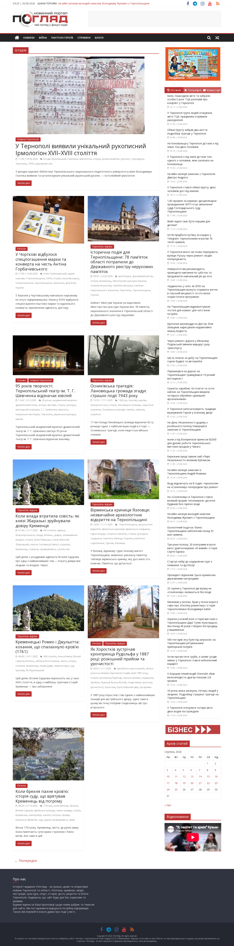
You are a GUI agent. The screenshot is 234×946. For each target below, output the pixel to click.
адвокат (61, 530)
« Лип (168, 805)
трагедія (20, 670)
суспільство (63, 549)
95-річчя (46, 400)
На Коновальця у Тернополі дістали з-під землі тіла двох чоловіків (192, 145)
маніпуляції (35, 815)
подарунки (147, 677)
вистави (52, 405)
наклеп (47, 815)
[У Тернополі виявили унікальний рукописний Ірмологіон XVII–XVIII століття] (85, 59)
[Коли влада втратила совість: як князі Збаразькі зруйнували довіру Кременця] (48, 462)
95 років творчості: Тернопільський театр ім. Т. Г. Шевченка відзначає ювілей (45, 390)
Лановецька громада (129, 405)
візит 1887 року (139, 673)
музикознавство (110, 158)
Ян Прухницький (35, 670)
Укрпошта (58, 283)
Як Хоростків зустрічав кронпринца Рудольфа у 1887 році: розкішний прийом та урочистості (119, 656)
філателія (71, 283)
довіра (57, 535)
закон (64, 661)
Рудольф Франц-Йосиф (113, 682)
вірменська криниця (113, 529)
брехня (74, 805)
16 (216, 776)
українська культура (65, 414)
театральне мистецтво (28, 414)
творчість (63, 409)
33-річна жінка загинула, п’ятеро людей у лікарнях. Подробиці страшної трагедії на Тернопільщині (192, 694)
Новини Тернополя (28, 139)
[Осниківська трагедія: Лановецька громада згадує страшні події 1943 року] (123, 338)
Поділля (128, 538)
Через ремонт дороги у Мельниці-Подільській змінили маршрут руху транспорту (188, 344)
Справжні (84, 37)
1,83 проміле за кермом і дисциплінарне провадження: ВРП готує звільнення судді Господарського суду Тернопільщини (192, 206)
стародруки (137, 158)
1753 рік (47, 805)
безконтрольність (25, 535)
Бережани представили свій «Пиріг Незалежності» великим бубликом (188, 458)
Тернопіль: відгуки (102, 246)
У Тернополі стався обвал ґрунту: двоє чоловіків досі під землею (191, 189)
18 (176, 783)
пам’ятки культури (123, 285)
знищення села (98, 405)
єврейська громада (44, 810)
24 (168, 789)
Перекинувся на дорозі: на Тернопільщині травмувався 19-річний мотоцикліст (191, 374)
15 (208, 776)
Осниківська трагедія (113, 409)
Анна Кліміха (65, 656)
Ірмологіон (86, 158)
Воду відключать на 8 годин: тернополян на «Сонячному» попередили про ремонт (192, 485)
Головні (21, 380)
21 (200, 783)
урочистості (96, 687)
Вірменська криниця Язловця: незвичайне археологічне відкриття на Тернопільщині (120, 514)
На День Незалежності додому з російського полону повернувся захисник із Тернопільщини (187, 426)
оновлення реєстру (101, 285)
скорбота (95, 414)
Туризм (109, 543)
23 (216, 783)
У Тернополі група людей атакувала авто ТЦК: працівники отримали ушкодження (189, 116)
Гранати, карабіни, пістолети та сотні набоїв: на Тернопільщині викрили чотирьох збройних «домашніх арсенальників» (190, 394)
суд (72, 665)
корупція (65, 544)
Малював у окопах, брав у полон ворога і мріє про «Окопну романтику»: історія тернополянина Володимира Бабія (192, 605)
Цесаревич (146, 687)
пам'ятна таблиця (112, 538)
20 (191, 783)
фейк (72, 819)
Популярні (194, 90)
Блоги (99, 37)
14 (200, 776)
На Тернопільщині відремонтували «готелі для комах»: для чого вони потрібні (188, 310)
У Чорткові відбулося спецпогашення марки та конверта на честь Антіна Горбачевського (41, 261)
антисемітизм (61, 805)
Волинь (48, 535)
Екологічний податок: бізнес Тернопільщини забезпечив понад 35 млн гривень (190, 531)
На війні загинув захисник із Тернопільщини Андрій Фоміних (186, 471)
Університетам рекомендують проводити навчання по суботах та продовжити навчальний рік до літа (189, 272)
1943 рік (122, 400)
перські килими (131, 677)
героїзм (133, 400)
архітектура (124, 276)
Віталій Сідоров (24, 810)
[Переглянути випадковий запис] (217, 38)
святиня (140, 409)
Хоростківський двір (127, 687)
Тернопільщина (43, 283)
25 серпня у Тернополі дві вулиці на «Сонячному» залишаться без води (189, 590)
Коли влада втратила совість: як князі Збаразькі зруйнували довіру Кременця (47, 520)
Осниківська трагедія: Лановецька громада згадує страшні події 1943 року (118, 390)
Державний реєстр (142, 276)
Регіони (21, 248)
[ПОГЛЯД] (17, 38)
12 (184, 776)
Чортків (20, 287)
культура (71, 405)
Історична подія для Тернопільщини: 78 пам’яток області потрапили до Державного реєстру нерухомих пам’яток (121, 261)
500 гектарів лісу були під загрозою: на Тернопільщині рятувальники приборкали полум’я (191, 643)
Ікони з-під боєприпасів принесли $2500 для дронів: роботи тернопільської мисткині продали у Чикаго (191, 443)
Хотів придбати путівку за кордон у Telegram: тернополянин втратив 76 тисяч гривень (189, 238)
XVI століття (49, 530)
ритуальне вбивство (26, 819)
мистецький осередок (27, 409)
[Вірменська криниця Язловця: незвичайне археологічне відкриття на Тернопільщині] (123, 462)
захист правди (64, 810)
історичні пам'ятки (117, 533)
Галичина (72, 158)
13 (191, 776)
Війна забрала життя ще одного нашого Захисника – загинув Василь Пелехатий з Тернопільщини (119, 3)
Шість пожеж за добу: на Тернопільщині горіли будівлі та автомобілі (192, 359)
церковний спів (43, 163)
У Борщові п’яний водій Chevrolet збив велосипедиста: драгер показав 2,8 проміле (191, 677)
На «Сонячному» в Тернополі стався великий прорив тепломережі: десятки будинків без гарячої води (191, 500)
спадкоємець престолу (140, 682)
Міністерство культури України (129, 281)
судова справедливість (56, 819)
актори (42, 405)
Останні (176, 90)
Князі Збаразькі (42, 539)
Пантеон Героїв (62, 37)
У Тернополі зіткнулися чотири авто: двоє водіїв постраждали (190, 709)
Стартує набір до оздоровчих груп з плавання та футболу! (189, 563)
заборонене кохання (47, 661)
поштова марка (70, 278)
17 (168, 783)
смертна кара (61, 665)
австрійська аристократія (130, 668)
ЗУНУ (49, 278)
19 (184, 783)
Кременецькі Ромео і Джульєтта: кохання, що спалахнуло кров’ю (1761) (48, 646)
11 (176, 776)
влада (40, 535)
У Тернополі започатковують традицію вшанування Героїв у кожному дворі (191, 410)
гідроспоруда (97, 533)
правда (65, 815)
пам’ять (130, 409)
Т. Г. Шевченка (49, 409)
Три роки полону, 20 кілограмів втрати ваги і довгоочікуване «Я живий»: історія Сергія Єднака (192, 548)
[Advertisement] (154, 19)
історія (97, 158)
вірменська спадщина (138, 529)
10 (168, 776)
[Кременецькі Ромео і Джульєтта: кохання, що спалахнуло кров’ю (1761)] (48, 588)
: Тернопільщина (127, 524)
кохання (20, 665)
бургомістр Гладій (120, 673)
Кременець (105, 281)
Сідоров (33, 549)
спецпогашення (24, 283)
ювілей (19, 419)
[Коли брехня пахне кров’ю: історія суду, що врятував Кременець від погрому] (48, 730)
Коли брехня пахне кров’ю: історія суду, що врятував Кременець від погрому (42, 796)
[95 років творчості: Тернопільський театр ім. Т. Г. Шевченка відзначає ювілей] (48, 338)
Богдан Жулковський (54, 158)
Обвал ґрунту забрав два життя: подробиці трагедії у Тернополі (187, 131)
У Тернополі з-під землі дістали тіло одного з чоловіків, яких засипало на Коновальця (190, 160)
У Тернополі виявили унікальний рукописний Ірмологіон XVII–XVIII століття (81, 149)
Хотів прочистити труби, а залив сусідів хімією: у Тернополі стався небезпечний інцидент (192, 660)
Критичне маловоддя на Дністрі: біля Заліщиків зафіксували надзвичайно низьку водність (190, 327)
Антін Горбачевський (55, 273)
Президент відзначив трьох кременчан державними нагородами (191, 576)
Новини (29, 37)
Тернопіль (21, 163)
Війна (43, 37)
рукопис (125, 158)
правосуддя (46, 665)
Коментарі (213, 90)
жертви (142, 400)
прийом (94, 682)
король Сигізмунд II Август (44, 544)
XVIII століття (49, 656)
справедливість (47, 549)
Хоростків (110, 687)
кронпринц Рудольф (110, 677)
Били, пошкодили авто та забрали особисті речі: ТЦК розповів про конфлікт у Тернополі (188, 99)
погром (56, 815)
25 (176, 789)
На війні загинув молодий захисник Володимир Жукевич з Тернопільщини (191, 515)
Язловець (120, 543)
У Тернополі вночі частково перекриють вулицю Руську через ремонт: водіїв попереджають (192, 255)
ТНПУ (31, 163)
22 (208, 783)
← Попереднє (26, 860)
